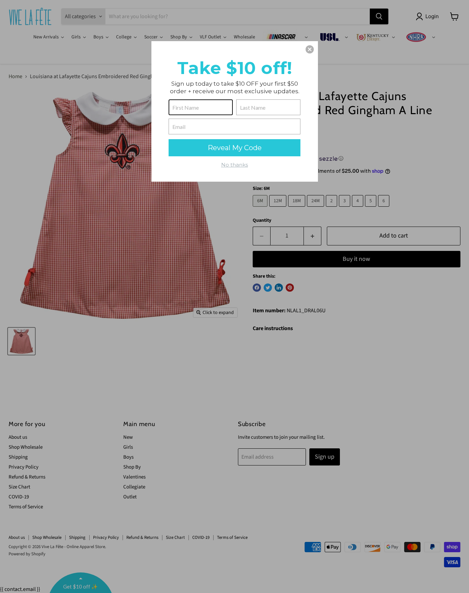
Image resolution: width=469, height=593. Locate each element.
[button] (310, 49)
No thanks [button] (234, 164)
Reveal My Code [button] (235, 148)
